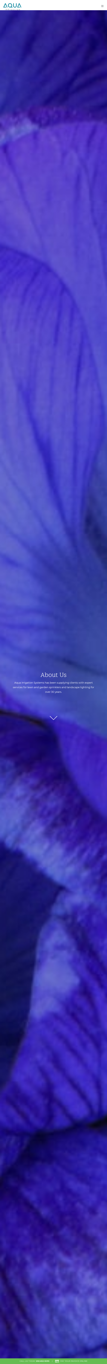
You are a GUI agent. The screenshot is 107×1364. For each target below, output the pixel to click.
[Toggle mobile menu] (102, 6)
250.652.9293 (43, 1361)
